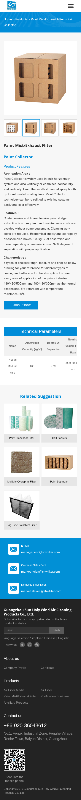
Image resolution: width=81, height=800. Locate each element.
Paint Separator (59, 481)
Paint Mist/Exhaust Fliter (47, 19)
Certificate (47, 667)
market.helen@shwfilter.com (40, 571)
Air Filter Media (14, 690)
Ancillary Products (16, 702)
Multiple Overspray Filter (21, 481)
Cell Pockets (59, 438)
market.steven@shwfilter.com (41, 591)
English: (63, 638)
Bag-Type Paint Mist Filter (22, 525)
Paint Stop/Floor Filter (21, 438)
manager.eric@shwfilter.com (40, 552)
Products (21, 19)
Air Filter (46, 690)
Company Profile (15, 667)
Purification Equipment (56, 696)
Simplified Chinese (43, 638)
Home (8, 19)
